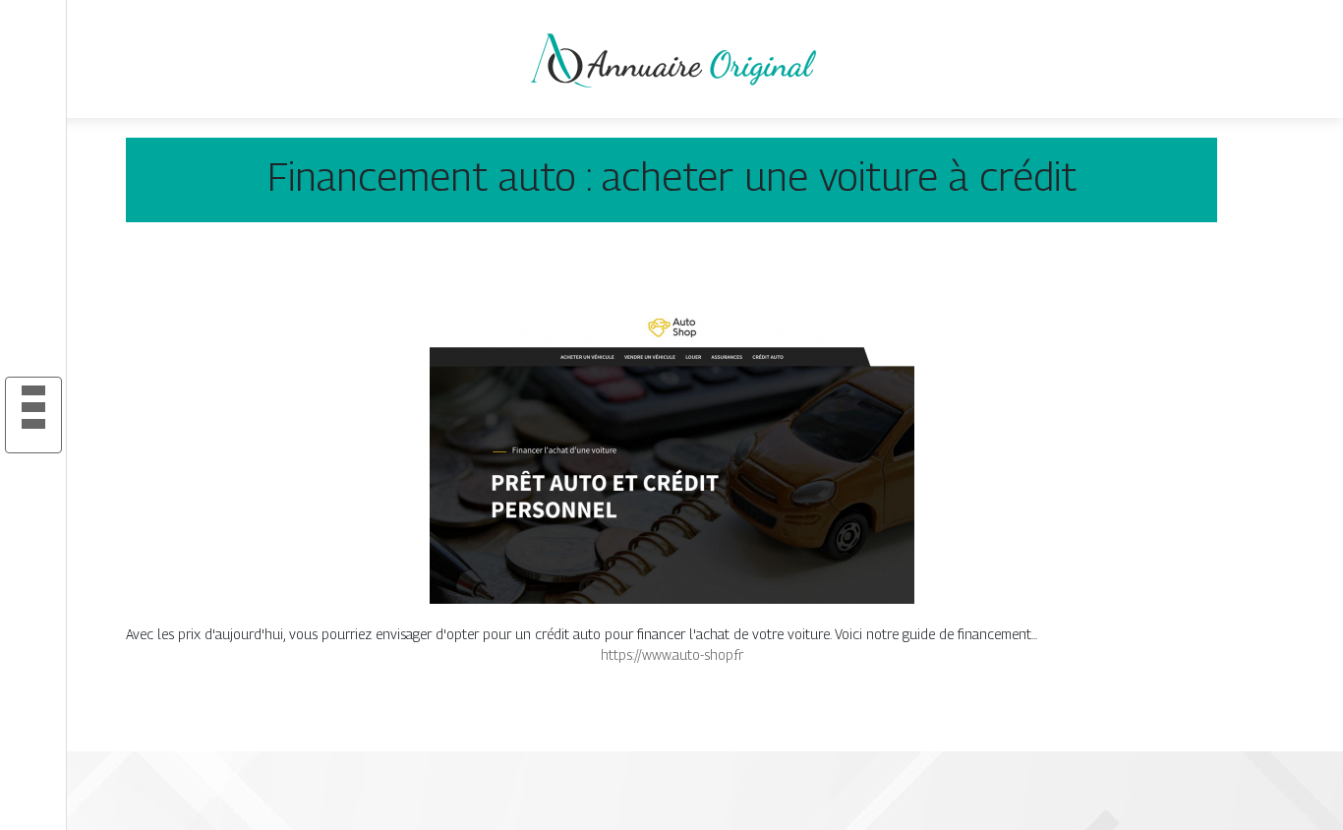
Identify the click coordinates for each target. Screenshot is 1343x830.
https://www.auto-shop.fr (672, 654)
